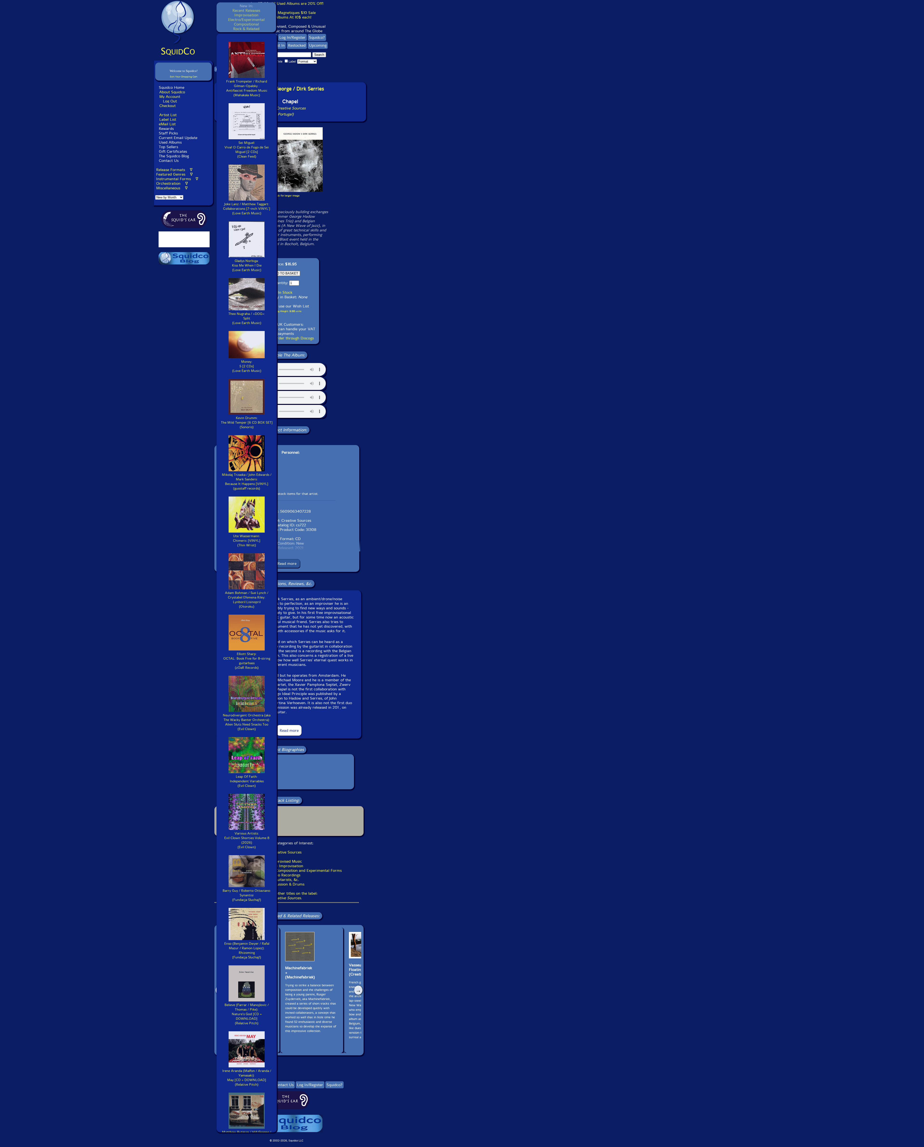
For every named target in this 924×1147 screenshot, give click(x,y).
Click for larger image (287, 195)
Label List (167, 119)
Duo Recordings (286, 875)
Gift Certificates (173, 151)
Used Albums (170, 142)
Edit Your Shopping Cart (183, 76)
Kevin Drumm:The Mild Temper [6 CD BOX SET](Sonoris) (247, 422)
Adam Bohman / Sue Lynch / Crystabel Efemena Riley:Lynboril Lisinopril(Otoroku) (246, 600)
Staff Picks (168, 133)
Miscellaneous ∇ (172, 188)
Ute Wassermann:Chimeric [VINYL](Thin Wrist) (246, 540)
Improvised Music (286, 861)
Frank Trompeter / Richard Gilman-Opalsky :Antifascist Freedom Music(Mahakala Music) (246, 88)
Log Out (170, 101)
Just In (279, 45)
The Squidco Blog (174, 156)
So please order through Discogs (285, 338)
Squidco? (317, 37)
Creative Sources (287, 852)
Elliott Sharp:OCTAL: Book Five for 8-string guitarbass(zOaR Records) (246, 661)
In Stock (285, 292)
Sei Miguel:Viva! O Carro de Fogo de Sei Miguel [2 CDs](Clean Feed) (247, 150)
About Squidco (172, 92)
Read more (286, 563)
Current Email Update (177, 137)
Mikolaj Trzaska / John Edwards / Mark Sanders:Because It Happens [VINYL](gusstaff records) (246, 482)
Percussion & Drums (286, 884)
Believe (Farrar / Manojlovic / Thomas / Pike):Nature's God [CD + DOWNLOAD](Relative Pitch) (247, 1014)
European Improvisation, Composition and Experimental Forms (287, 870)
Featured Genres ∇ (174, 174)
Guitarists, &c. (286, 879)
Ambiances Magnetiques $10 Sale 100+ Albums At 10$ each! (286, 14)
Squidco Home (171, 87)
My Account (169, 96)
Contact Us (168, 160)
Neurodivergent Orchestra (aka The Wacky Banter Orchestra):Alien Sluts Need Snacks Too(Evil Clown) (246, 722)
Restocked (297, 45)
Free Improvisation (286, 866)
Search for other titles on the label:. (286, 895)
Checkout (167, 105)
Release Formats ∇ (174, 169)
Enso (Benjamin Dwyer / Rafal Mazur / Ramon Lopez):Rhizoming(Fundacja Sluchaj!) (246, 950)
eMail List (167, 124)
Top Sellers (168, 147)
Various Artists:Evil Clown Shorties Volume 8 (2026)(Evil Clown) (246, 840)
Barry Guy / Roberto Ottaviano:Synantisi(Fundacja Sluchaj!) (247, 895)
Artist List (168, 115)
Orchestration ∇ (172, 183)
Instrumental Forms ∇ (177, 179)
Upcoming (318, 45)
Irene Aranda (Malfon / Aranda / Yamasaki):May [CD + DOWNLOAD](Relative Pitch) (246, 1078)
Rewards (166, 128)
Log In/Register (292, 37)
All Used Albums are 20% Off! (297, 3)
